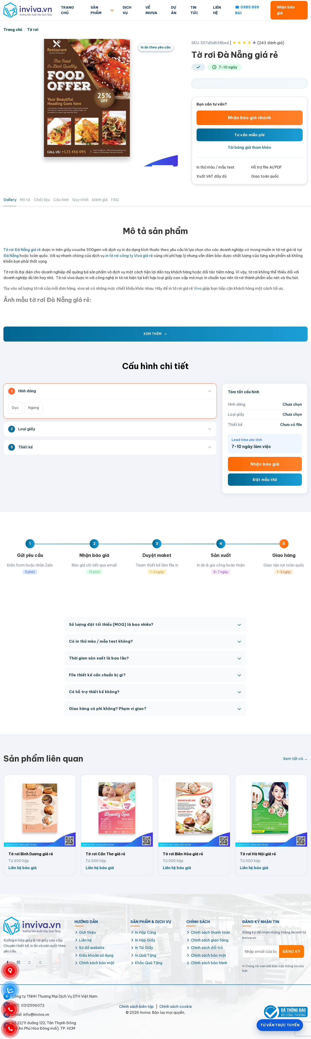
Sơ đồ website (92, 947)
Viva (197, 288)
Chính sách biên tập (136, 1006)
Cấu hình (61, 199)
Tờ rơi (32, 29)
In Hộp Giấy (145, 940)
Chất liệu (42, 199)
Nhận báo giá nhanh (249, 117)
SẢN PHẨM (96, 10)
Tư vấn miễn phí (249, 135)
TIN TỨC (194, 10)
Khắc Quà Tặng (148, 963)
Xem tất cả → (295, 758)
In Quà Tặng (145, 955)
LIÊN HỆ (217, 10)
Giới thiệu (87, 932)
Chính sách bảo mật (96, 963)
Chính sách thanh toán (210, 932)
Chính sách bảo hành (209, 963)
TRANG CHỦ (67, 10)
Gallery (9, 199)
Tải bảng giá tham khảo (249, 147)
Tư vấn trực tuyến (279, 1025)
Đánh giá (100, 199)
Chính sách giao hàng (209, 940)
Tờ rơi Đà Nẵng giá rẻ (22, 249)
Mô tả (25, 199)
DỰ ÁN (173, 10)
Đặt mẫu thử (265, 479)
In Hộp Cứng (145, 932)
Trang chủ (12, 29)
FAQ (115, 199)
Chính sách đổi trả (207, 947)
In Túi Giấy (144, 947)
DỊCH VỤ (127, 10)
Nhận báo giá (286, 10)
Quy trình (80, 199)
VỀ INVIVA (151, 10)
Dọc (15, 408)
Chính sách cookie (175, 1006)
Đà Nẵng (11, 255)
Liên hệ (85, 940)
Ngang (33, 408)
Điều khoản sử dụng (96, 955)
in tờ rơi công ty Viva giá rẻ (129, 255)
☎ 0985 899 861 (247, 10)
